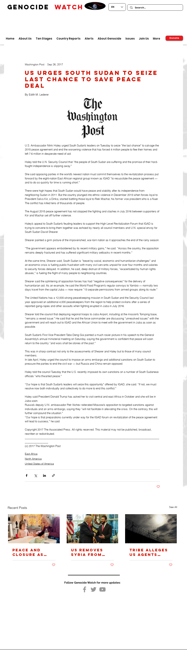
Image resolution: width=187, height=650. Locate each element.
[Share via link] (53, 475)
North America (33, 458)
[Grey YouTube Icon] (102, 589)
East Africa (31, 453)
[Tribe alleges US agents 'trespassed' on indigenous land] (151, 528)
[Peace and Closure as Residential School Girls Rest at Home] (34, 528)
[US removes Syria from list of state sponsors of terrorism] (92, 528)
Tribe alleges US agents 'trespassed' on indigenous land (149, 552)
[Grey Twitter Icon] (93, 589)
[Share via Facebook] (26, 475)
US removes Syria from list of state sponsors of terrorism (89, 552)
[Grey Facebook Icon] (84, 589)
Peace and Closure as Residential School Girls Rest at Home (30, 552)
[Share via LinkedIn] (44, 475)
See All (173, 507)
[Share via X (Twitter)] (35, 475)
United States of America (39, 463)
